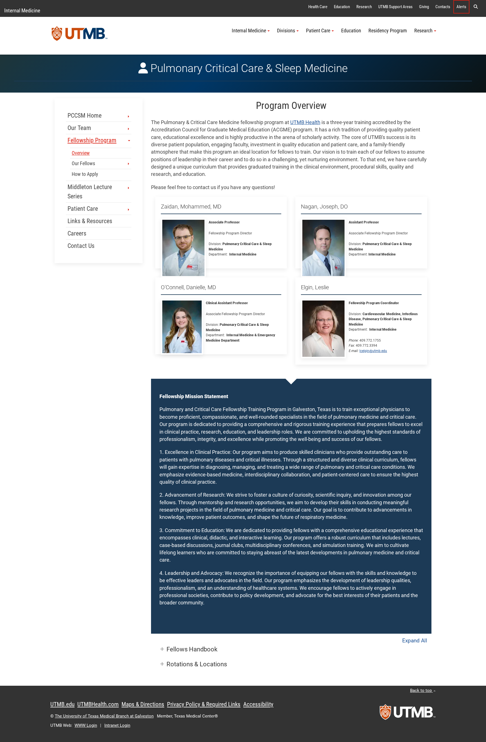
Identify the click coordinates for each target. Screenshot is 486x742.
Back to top (421, 690)
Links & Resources (90, 221)
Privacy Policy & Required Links (203, 704)
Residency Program (387, 31)
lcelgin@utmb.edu (373, 351)
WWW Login (86, 725)
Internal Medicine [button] (249, 31)
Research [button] (423, 31)
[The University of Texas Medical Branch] (79, 36)
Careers (77, 233)
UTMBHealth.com (98, 704)
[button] (475, 7)
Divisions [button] (286, 31)
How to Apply (85, 174)
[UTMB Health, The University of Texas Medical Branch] (407, 714)
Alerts (461, 6)
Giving (424, 6)
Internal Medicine (22, 10)
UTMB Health (305, 122)
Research (364, 6)
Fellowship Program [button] (92, 140)
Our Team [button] (79, 127)
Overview (81, 153)
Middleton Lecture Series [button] (90, 191)
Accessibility (258, 704)
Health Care (317, 6)
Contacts (442, 6)
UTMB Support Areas (395, 6)
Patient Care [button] (318, 31)
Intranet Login (117, 725)
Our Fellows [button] (83, 163)
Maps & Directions (143, 704)
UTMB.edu (62, 704)
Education (342, 6)
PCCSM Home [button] (85, 115)
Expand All (414, 640)
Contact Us (81, 245)
